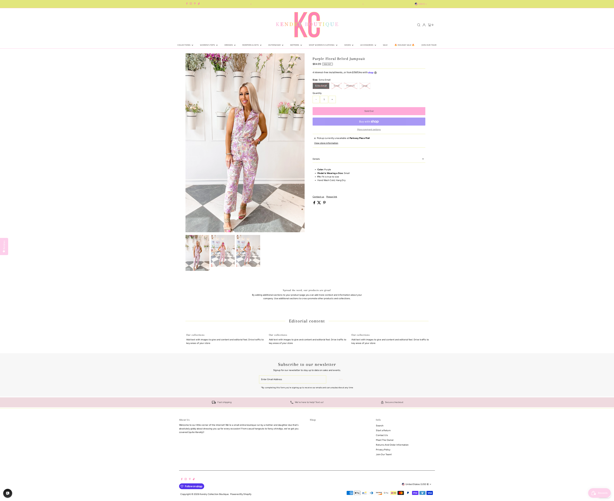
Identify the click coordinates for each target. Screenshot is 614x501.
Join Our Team (429, 45)
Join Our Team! (384, 454)
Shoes (347, 45)
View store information (326, 143)
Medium (351, 85)
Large (366, 85)
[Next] (363, 4)
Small (338, 85)
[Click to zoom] (299, 58)
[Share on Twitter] (319, 203)
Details (316, 159)
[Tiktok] (199, 4)
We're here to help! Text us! (309, 402)
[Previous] (251, 4)
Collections (184, 45)
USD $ (421, 4)
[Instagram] (191, 4)
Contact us (318, 197)
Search (379, 425)
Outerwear (274, 45)
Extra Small (322, 85)
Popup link (331, 197)
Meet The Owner (385, 440)
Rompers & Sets (250, 45)
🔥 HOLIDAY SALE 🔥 (404, 45)
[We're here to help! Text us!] (291, 403)
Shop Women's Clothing (322, 45)
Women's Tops (207, 45)
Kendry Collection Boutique (214, 494)
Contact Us (382, 435)
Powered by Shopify (240, 494)
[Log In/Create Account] (424, 25)
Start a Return (383, 430)
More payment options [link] (369, 129)
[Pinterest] (195, 4)
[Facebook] (186, 4)
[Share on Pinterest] (324, 203)
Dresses (228, 45)
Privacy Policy (383, 449)
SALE (385, 45)
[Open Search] (418, 25)
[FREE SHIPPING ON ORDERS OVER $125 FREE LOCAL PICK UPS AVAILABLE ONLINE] (306, 4)
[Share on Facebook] (314, 203)
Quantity (317, 93)
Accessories (367, 45)
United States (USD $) (417, 484)
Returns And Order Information (392, 445)
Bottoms (295, 45)
